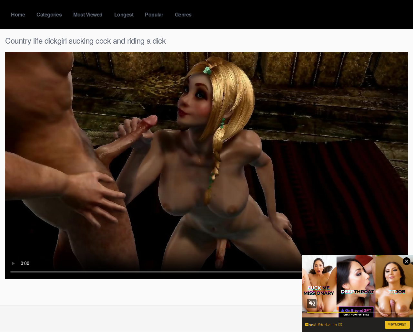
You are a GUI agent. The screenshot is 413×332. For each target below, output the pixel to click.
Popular (154, 14)
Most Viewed (88, 14)
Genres (183, 14)
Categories (49, 14)
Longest (124, 14)
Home (18, 14)
